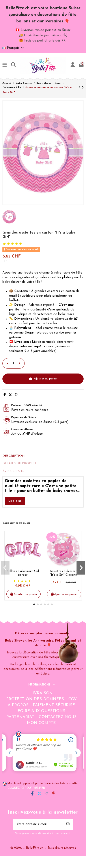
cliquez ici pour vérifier (26, 788)
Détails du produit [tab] (19, 463)
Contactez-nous (58, 717)
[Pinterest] (16, 395)
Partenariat (20, 717)
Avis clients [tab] (13, 471)
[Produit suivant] (83, 87)
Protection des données (35, 699)
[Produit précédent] (80, 87)
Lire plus (15, 501)
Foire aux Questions (41, 711)
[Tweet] (10, 395)
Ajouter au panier (46, 378)
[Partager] (5, 395)
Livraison (41, 693)
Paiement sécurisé (54, 705)
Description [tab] (13, 456)
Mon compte (41, 723)
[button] (34, 604)
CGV (72, 699)
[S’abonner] (68, 824)
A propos (18, 705)
